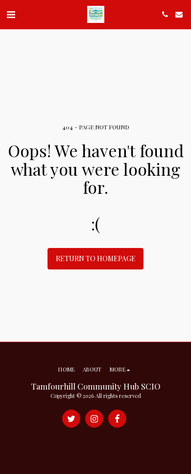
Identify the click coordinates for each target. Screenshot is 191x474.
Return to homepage (96, 258)
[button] (10, 14)
